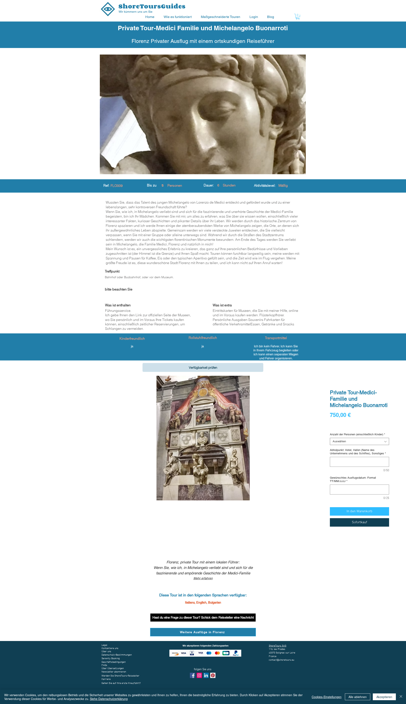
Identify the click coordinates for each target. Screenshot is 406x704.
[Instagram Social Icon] (199, 675)
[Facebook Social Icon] (192, 675)
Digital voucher (340, 427)
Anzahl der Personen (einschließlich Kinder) (357, 434)
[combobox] (359, 441)
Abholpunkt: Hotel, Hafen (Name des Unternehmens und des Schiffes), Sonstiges (358, 451)
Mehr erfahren (203, 578)
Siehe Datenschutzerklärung (109, 699)
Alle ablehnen (357, 697)
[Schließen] (400, 697)
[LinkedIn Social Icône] (206, 675)
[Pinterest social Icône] (212, 675)
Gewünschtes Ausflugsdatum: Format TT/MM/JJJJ (353, 479)
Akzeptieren (384, 697)
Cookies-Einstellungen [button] (327, 697)
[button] (179, 16)
